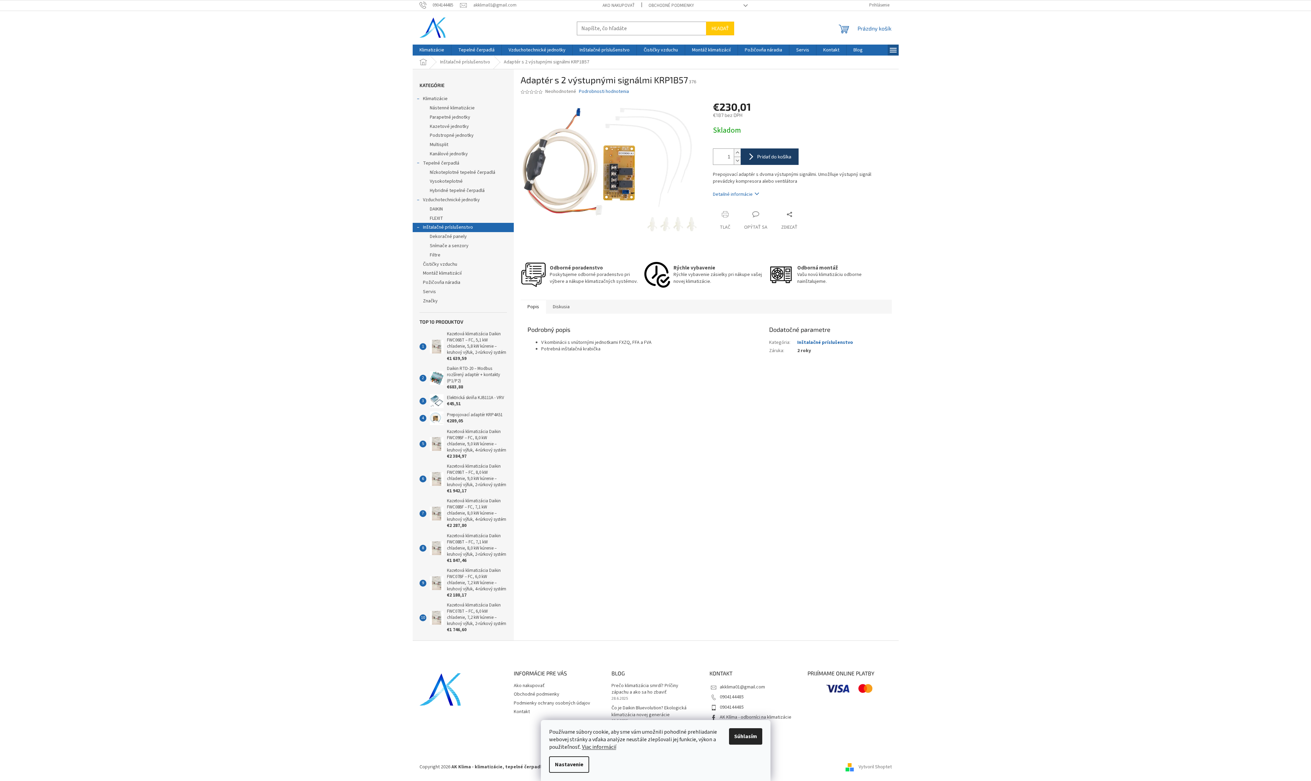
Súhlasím (745, 736)
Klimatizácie (435, 98)
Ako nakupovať (619, 5)
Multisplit (439, 144)
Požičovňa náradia (441, 282)
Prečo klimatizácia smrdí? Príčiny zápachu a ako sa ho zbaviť (644, 689)
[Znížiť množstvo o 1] (737, 161)
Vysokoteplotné (446, 181)
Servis (429, 291)
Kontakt (522, 711)
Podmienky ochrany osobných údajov (552, 703)
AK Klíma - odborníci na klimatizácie (755, 717)
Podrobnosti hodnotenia (604, 91)
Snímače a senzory (449, 245)
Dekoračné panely (448, 236)
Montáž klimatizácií (442, 273)
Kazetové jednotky (449, 126)
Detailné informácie (733, 194)
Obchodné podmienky (671, 5)
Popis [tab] (533, 306)
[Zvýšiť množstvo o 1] (737, 153)
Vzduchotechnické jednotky (451, 199)
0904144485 (732, 697)
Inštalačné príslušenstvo (448, 227)
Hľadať (720, 28)
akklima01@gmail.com (742, 687)
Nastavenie (569, 764)
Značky (430, 301)
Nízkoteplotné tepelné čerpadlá (462, 172)
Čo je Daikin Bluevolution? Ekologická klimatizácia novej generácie (649, 711)
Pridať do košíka (774, 156)
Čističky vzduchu (440, 264)
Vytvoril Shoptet (875, 767)
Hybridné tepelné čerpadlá (457, 190)
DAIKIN (436, 209)
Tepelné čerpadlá (441, 163)
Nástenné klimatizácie (452, 108)
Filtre (435, 255)
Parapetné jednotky (450, 117)
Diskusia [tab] (561, 306)
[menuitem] (432, 50)
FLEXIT (436, 218)
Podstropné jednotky (452, 135)
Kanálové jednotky (449, 154)
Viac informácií (599, 747)
